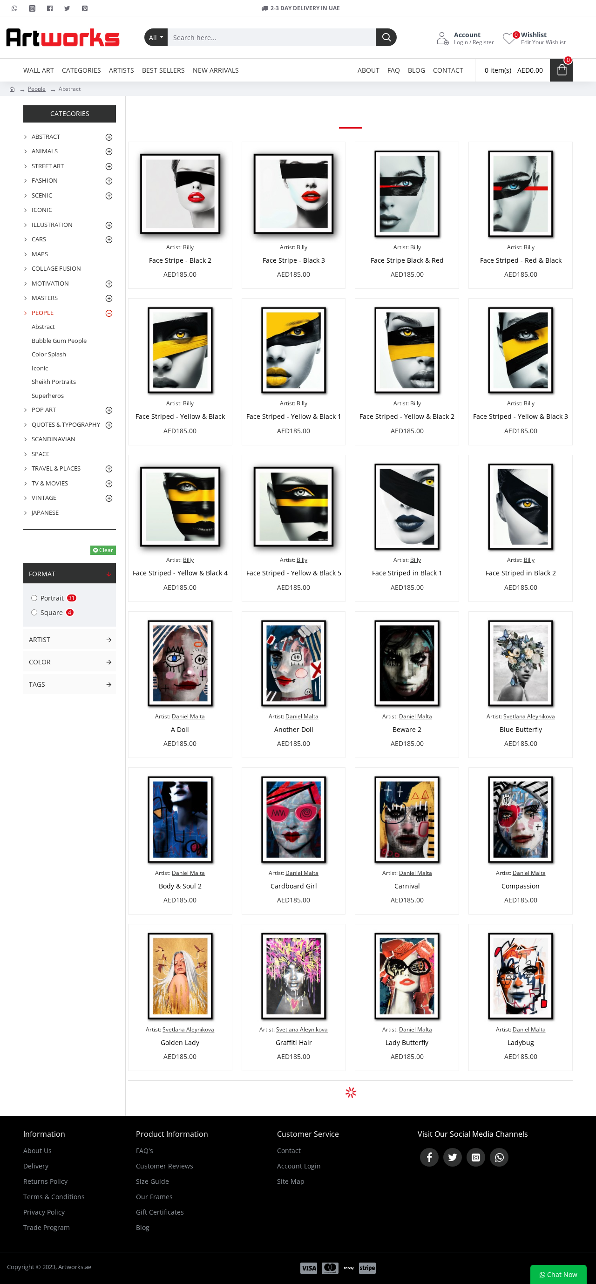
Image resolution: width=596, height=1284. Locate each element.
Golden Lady (180, 1042)
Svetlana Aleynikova (529, 716)
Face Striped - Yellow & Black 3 (520, 416)
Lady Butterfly (407, 1042)
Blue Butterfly (521, 729)
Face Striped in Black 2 (521, 573)
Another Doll (293, 729)
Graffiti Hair (294, 1042)
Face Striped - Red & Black (521, 260)
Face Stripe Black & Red (407, 260)
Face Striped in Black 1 (407, 573)
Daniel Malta (188, 716)
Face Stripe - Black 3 (294, 260)
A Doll (180, 729)
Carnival (407, 886)
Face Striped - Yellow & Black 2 (406, 416)
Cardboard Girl (294, 886)
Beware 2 (407, 729)
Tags (37, 684)
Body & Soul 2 (180, 886)
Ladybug (521, 1042)
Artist (39, 639)
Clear (106, 550)
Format (42, 573)
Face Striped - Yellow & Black (180, 416)
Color (40, 661)
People (37, 89)
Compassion (520, 886)
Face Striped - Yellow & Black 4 (180, 573)
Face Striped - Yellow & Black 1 (293, 416)
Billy (188, 247)
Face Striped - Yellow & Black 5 (293, 573)
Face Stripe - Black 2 (180, 260)
